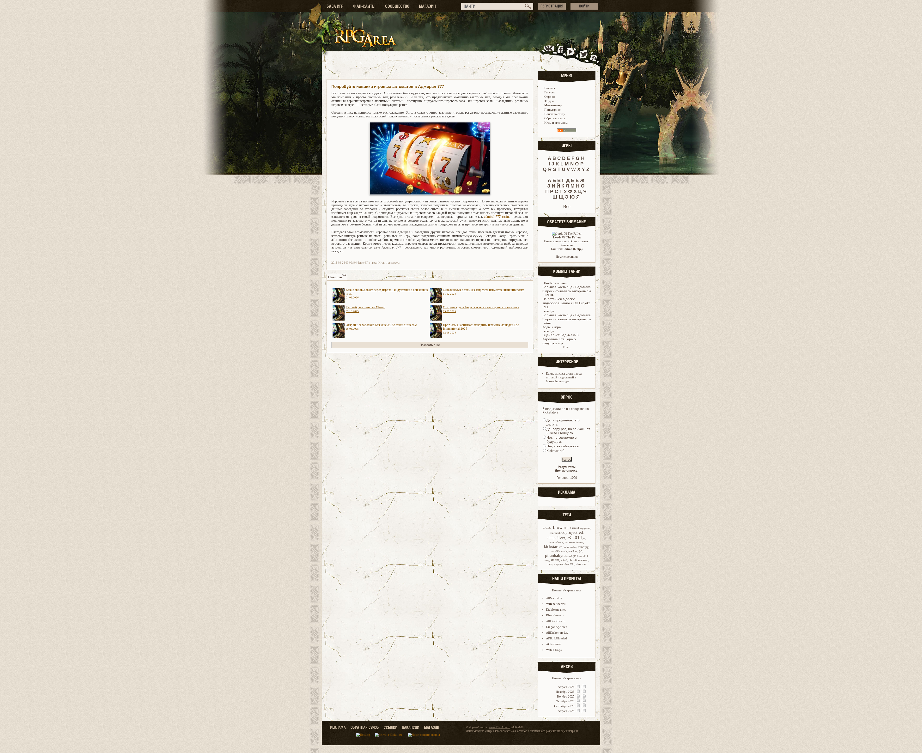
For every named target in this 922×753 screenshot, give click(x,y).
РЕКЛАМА (338, 727)
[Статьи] (584, 687)
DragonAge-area (556, 627)
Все (566, 206)
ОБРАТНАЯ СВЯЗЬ (365, 727)
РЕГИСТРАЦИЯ (551, 6)
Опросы (549, 96)
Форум (549, 101)
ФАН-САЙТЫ (364, 6)
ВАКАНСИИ (410, 727)
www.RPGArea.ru (499, 727)
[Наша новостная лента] (593, 53)
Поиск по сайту (554, 114)
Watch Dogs (554, 650)
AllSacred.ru (554, 598)
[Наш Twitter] (582, 53)
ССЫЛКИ (390, 727)
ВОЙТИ (584, 6)
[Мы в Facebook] (561, 53)
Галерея (549, 92)
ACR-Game (553, 644)
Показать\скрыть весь (566, 590)
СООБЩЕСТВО (397, 6)
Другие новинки (567, 256)
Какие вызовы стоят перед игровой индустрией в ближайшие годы (564, 377)
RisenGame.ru (555, 615)
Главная (549, 88)
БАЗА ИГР (335, 6)
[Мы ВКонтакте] (549, 53)
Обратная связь (554, 118)
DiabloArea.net (556, 609)
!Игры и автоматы (388, 262)
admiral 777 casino (497, 217)
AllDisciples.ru (555, 621)
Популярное (552, 109)
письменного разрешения (545, 731)
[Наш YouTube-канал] (571, 53)
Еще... (567, 347)
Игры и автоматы (556, 122)
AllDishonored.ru (557, 632)
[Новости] (578, 687)
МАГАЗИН (427, 6)
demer (361, 262)
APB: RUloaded (556, 638)
